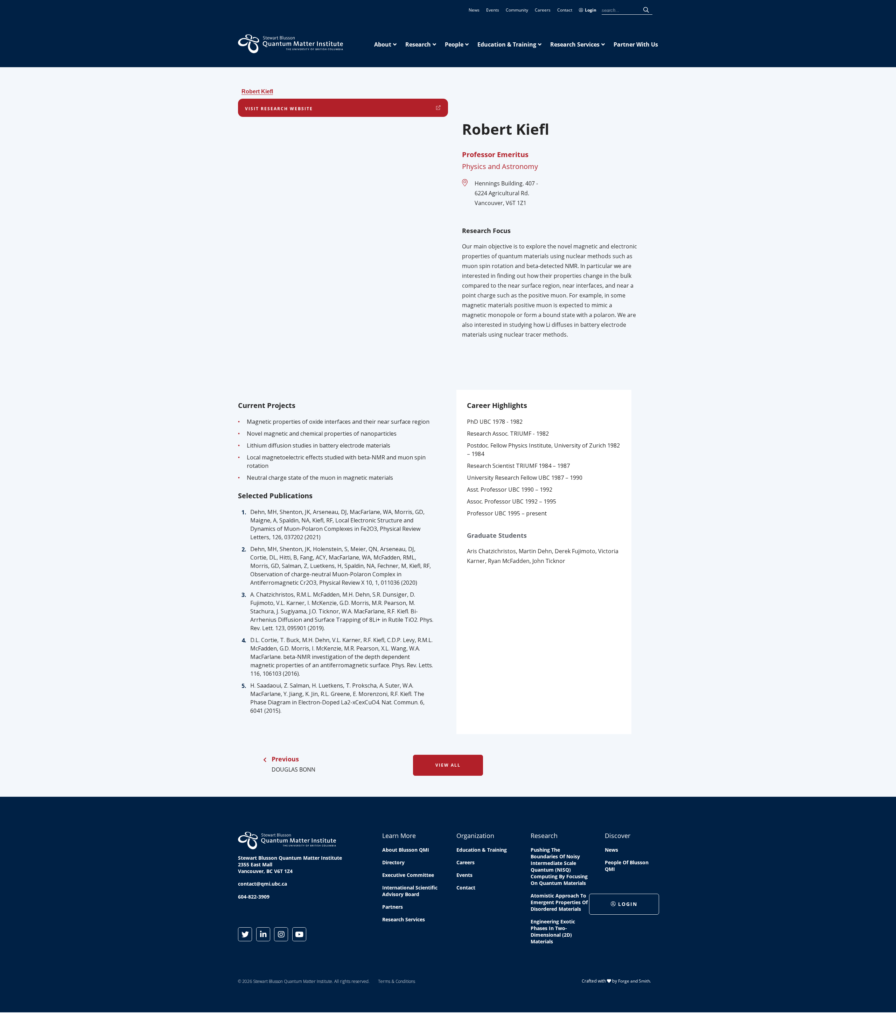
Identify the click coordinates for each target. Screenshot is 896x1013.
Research (418, 44)
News (474, 10)
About (382, 44)
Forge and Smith (634, 981)
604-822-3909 (254, 896)
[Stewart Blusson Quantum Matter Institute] (290, 49)
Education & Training (506, 44)
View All (448, 765)
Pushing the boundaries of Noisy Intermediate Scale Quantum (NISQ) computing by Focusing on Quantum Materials (559, 866)
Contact (564, 10)
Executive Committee (408, 875)
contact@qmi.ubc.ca (262, 883)
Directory (393, 862)
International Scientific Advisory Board (410, 891)
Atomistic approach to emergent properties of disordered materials (559, 902)
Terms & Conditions (396, 981)
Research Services (575, 44)
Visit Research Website (279, 109)
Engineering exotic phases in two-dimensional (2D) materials (553, 931)
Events (492, 10)
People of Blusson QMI (627, 865)
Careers (543, 10)
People (454, 44)
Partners (392, 906)
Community (517, 10)
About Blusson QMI (405, 849)
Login (590, 10)
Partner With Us (636, 44)
